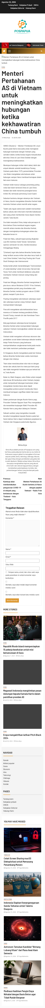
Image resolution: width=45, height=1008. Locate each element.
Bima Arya (7, 138)
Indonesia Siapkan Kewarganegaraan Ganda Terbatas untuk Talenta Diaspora (21, 905)
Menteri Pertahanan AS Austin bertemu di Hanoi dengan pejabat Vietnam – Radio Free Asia (32, 486)
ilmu (4, 772)
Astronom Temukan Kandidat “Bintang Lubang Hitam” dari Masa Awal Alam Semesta (22, 950)
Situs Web (9, 565)
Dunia (3, 67)
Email (8, 557)
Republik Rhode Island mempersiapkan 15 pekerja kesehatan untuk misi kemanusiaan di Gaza (21, 649)
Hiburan (6, 781)
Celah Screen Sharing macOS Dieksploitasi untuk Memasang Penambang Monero (18, 861)
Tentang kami (13, 5)
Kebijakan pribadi (25, 5)
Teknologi (7, 775)
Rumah (5, 760)
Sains (5, 943)
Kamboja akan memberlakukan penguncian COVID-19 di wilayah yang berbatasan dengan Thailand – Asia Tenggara (12, 489)
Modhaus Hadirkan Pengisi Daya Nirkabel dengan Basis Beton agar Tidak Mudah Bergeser (20, 994)
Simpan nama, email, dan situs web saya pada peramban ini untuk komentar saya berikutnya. (22, 575)
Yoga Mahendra (23, 868)
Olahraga (6, 778)
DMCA (36, 5)
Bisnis (6, 987)
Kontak (6, 784)
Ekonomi (6, 769)
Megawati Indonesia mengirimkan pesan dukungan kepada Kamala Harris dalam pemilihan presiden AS (22, 693)
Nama (8, 549)
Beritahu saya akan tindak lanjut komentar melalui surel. (21, 586)
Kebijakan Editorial (17, 8)
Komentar (10, 518)
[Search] (41, 51)
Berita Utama (8, 899)
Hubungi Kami (31, 8)
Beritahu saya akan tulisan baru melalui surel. (22, 595)
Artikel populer (8, 763)
